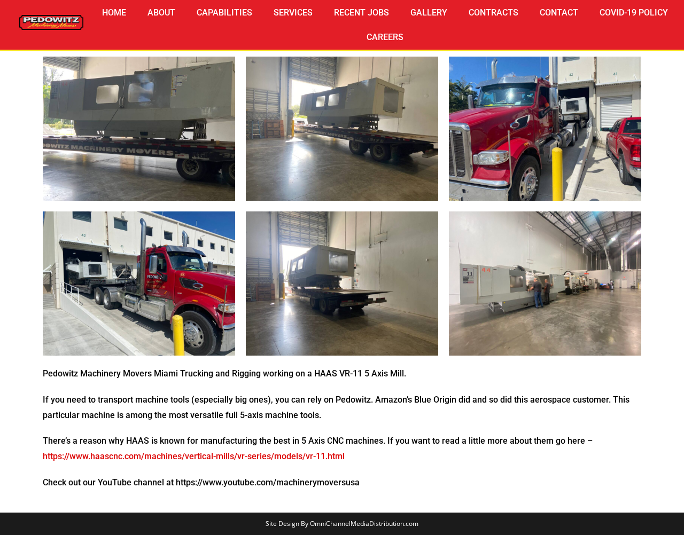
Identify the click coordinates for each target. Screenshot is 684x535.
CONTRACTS (493, 12)
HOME (114, 12)
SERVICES (293, 12)
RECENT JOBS (361, 12)
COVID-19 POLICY (634, 12)
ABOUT (161, 12)
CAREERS (385, 37)
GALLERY (428, 12)
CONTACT (559, 12)
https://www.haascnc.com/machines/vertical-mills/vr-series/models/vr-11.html (194, 456)
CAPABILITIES (224, 12)
